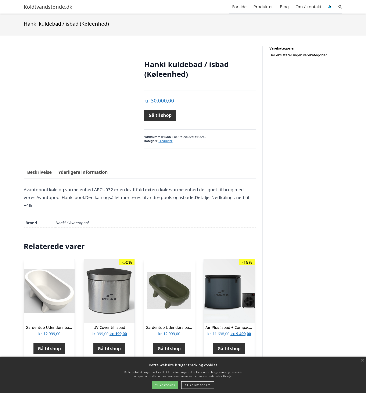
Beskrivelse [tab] (39, 172)
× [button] (362, 360)
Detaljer (227, 376)
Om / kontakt (308, 7)
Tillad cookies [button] (165, 385)
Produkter (263, 7)
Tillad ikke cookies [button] (198, 385)
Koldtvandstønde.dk (48, 6)
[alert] (183, 375)
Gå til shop (160, 115)
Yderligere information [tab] (83, 172)
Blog (284, 7)
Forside (239, 7)
